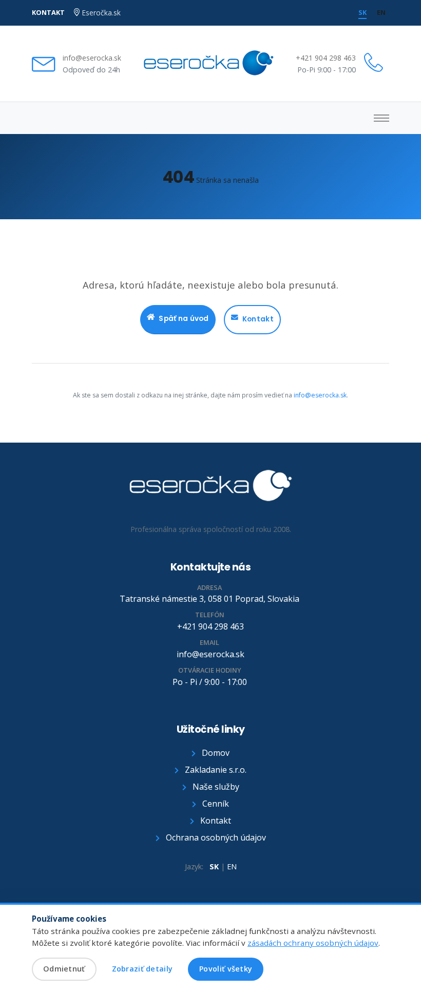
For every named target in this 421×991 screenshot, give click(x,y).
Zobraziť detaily (142, 969)
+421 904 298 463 (326, 58)
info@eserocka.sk (92, 58)
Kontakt (258, 319)
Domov (214, 752)
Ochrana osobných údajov (215, 837)
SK (214, 866)
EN (232, 866)
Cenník (214, 803)
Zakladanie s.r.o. (214, 769)
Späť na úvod (183, 318)
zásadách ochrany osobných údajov (312, 943)
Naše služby (214, 786)
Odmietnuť (64, 969)
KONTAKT (48, 12)
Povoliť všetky (225, 969)
